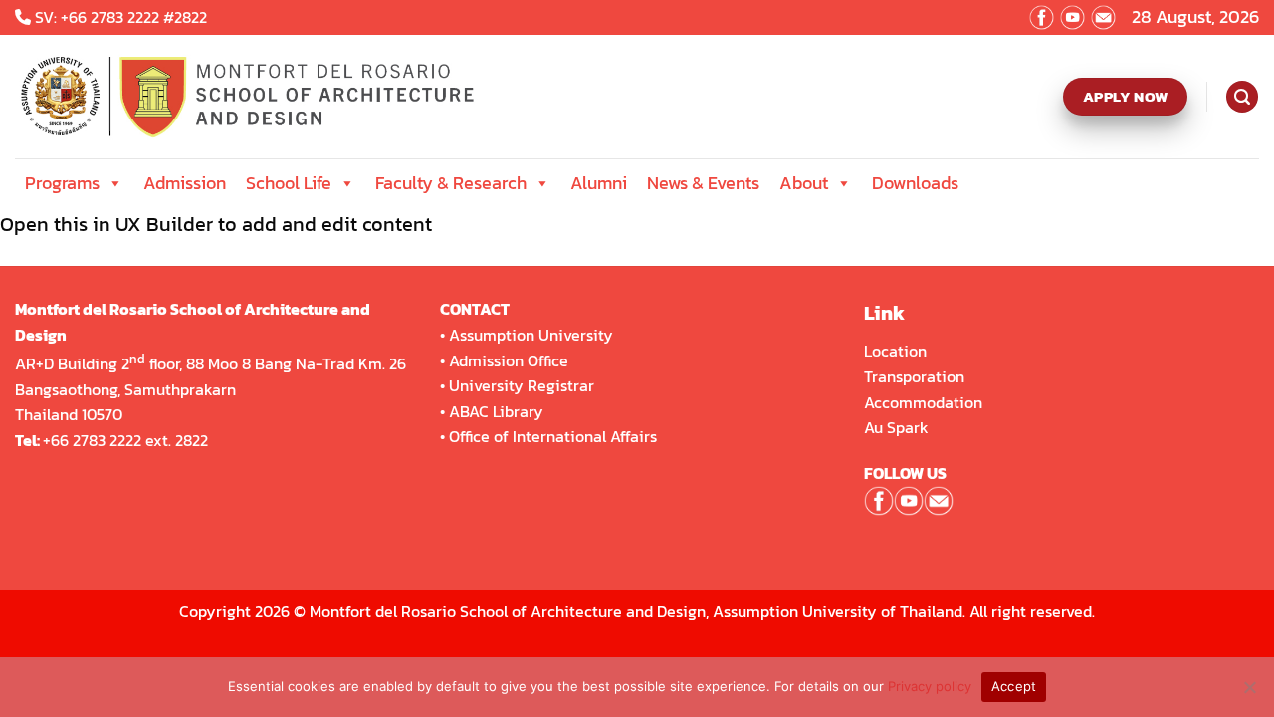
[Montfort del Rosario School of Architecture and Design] (256, 96)
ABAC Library (496, 411)
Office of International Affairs (553, 436)
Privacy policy (929, 686)
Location (895, 350)
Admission (184, 182)
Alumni (598, 182)
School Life (288, 182)
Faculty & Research (451, 182)
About (803, 182)
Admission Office (508, 360)
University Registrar (521, 385)
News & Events (703, 182)
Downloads (915, 182)
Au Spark (896, 427)
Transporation (916, 376)
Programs (62, 182)
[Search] (1241, 97)
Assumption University (531, 335)
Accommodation (925, 402)
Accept (1014, 686)
